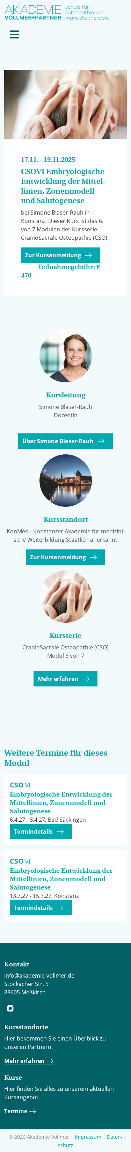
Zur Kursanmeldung (53, 255)
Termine (16, 1111)
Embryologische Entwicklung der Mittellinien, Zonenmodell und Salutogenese (61, 802)
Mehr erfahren (58, 679)
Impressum (88, 1136)
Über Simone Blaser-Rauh (58, 441)
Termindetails (33, 831)
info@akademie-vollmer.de (39, 975)
